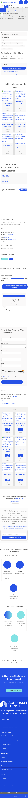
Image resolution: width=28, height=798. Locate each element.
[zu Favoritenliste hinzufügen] (2, 14)
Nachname (4, 357)
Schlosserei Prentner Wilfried (8, 146)
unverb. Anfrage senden (15, 68)
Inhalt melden (15, 502)
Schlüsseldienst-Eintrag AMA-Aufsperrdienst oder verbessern (8, 625)
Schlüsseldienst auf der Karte (10, 71)
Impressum (3, 757)
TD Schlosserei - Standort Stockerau (8, 475)
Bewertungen (19, 11)
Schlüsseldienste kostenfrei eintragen (10, 740)
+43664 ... (8, 74)
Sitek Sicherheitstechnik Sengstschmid (7, 105)
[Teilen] (22, 796)
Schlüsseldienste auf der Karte (8, 723)
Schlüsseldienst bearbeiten (7, 736)
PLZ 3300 (10, 234)
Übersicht (3, 11)
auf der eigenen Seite (21, 624)
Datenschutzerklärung (8, 376)
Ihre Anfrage (4, 343)
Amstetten (6, 237)
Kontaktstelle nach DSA (6, 761)
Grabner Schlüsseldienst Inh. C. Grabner (20, 125)
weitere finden (19, 573)
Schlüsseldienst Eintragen (14, 690)
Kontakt (11, 259)
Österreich (6, 242)
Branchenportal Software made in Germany (10, 793)
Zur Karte (4, 401)
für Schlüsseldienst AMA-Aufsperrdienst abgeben (7, 575)
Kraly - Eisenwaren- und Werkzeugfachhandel (20, 148)
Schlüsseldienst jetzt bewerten (15, 286)
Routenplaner (24, 189)
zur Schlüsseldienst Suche (1, 6)
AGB (2, 765)
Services (5, 181)
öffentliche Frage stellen (15, 537)
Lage (8, 11)
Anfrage (25, 11)
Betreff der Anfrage (6, 337)
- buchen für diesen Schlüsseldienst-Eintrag (14, 647)
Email (3, 363)
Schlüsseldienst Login (7, 785)
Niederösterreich (12, 239)
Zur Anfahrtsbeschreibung (8, 403)
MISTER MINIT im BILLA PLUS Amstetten (20, 103)
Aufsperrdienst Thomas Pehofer (7, 125)
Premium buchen (6, 744)
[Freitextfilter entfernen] (21, 2)
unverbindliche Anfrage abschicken (12, 382)
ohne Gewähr (19, 498)
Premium (24, 85)
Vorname (3, 350)
